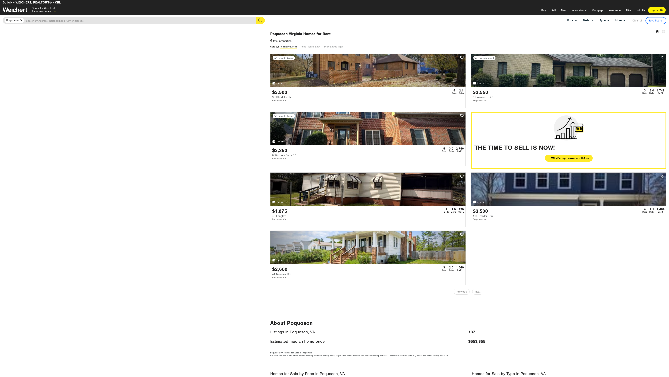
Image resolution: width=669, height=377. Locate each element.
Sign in (655, 10)
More (618, 20)
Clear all (637, 20)
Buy (543, 10)
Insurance (615, 10)
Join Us (640, 10)
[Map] (658, 31)
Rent (563, 10)
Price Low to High (333, 46)
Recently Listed (288, 46)
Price (570, 20)
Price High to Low (310, 46)
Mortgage (597, 10)
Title (628, 10)
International (579, 10)
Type (603, 20)
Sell (553, 10)
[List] (663, 31)
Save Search (655, 20)
